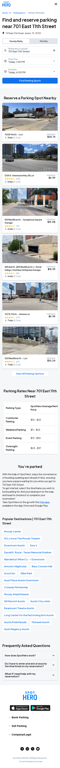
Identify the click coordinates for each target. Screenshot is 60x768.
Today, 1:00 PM (16, 61)
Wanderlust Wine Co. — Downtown (24, 559)
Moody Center (12, 531)
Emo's (33, 545)
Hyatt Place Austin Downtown (21, 580)
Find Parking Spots (30, 80)
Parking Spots (19, 13)
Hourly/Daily (16, 41)
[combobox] (30, 50)
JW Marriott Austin (14, 601)
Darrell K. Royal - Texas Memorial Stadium (27, 552)
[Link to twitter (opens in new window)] (32, 749)
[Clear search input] (54, 50)
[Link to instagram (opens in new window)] (27, 749)
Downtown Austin (14, 545)
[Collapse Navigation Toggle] (56, 4)
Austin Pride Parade (15, 622)
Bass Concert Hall (42, 566)
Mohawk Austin (41, 622)
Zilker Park (26, 573)
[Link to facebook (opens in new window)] (22, 749)
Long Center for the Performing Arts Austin (29, 615)
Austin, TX (6, 13)
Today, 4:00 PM (16, 72)
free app (44, 502)
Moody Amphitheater (16, 594)
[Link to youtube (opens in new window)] (38, 749)
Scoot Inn (9, 573)
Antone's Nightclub (15, 566)
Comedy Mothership (16, 587)
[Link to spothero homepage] (30, 696)
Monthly (44, 41)
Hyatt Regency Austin (16, 629)
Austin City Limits (40, 601)
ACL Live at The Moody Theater (22, 538)
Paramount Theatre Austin (19, 608)
